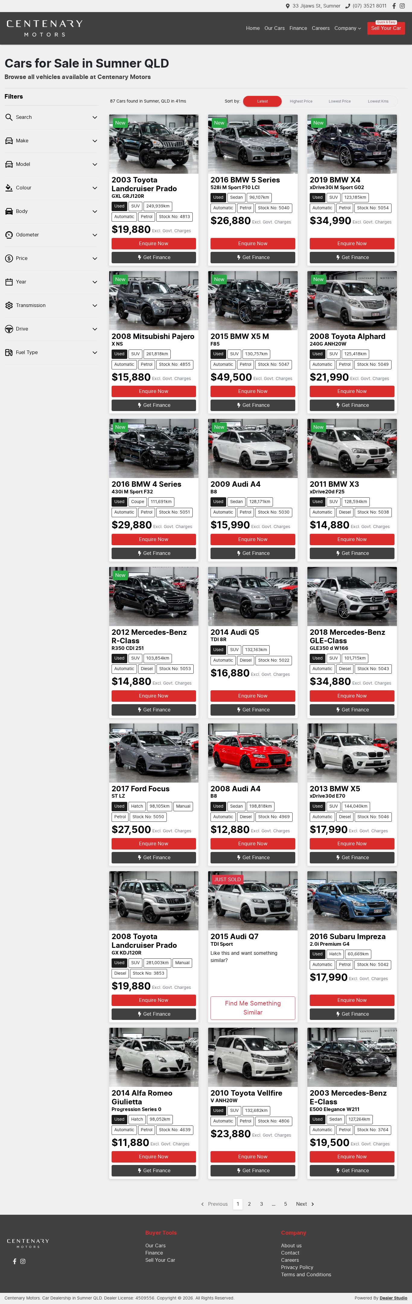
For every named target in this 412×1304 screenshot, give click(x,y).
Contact (290, 1253)
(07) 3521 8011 (369, 6)
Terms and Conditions (306, 1274)
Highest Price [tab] (301, 101)
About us (291, 1245)
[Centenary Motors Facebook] (395, 6)
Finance (298, 28)
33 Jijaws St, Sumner (317, 6)
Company (345, 28)
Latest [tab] (262, 101)
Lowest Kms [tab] (378, 101)
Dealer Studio (393, 1298)
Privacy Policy (297, 1267)
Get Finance (156, 257)
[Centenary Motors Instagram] (403, 6)
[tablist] (320, 101)
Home (253, 28)
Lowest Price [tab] (340, 101)
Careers (321, 28)
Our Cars (275, 28)
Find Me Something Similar (253, 1008)
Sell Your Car (386, 28)
